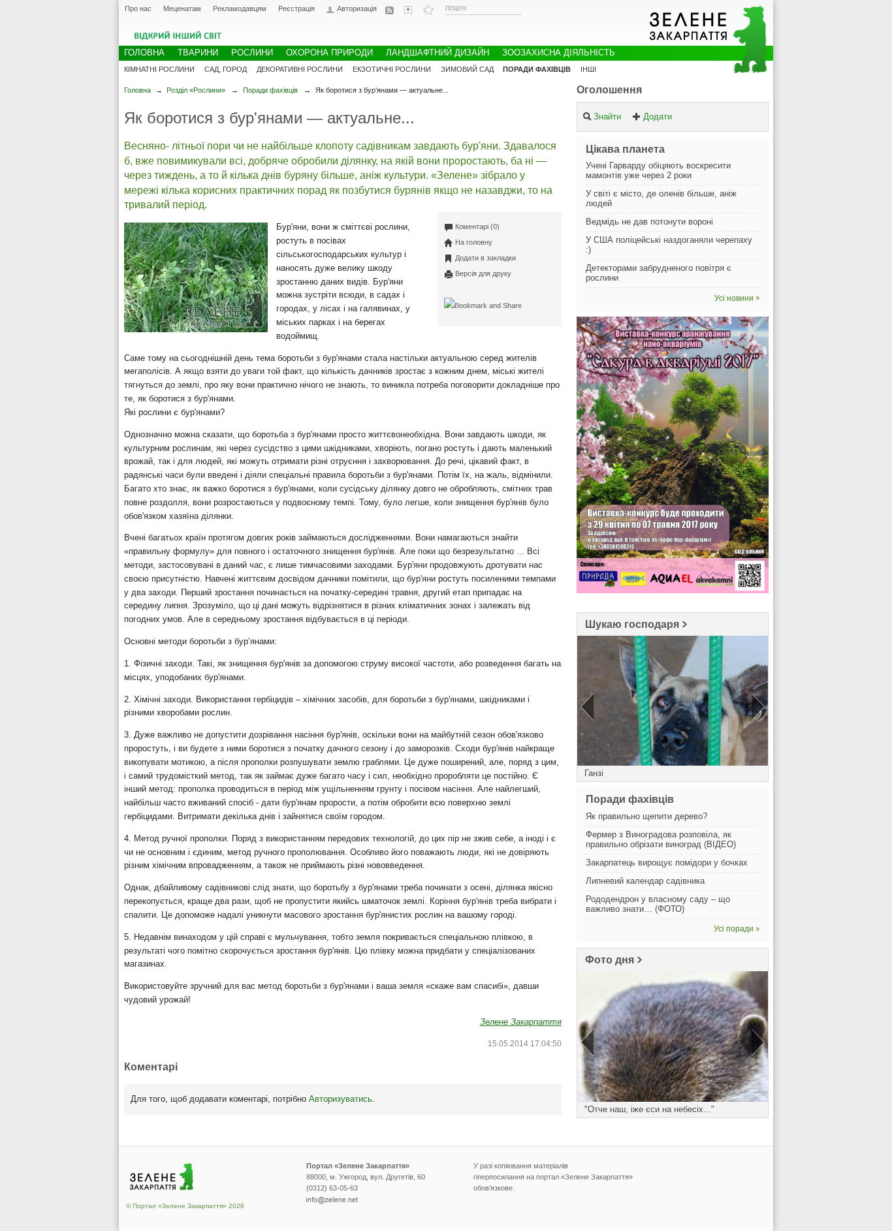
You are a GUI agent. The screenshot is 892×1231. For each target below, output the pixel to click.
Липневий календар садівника (645, 881)
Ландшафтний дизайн (437, 52)
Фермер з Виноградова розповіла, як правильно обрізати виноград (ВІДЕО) (661, 839)
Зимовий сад (467, 69)
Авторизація (357, 8)
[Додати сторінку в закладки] (428, 9)
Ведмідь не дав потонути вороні (649, 221)
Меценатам (182, 8)
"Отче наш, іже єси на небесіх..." (649, 1109)
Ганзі (593, 773)
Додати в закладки (485, 258)
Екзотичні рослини (392, 69)
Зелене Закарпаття (521, 1022)
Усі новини (734, 298)
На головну (473, 242)
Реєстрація (296, 8)
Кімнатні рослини (159, 69)
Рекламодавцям (239, 8)
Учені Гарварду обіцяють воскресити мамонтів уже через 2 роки (658, 170)
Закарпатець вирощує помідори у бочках (667, 862)
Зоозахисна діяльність (558, 52)
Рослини (252, 52)
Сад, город (225, 69)
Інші (588, 69)
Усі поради (734, 928)
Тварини (198, 52)
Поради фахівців (270, 90)
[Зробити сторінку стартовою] (409, 9)
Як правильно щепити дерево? (646, 816)
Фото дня (609, 959)
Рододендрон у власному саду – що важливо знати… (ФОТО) (658, 904)
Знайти (607, 116)
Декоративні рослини (300, 69)
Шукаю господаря (632, 624)
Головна (137, 90)
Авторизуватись (340, 1099)
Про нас (138, 8)
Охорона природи (329, 52)
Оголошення (609, 89)
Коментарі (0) (477, 226)
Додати (657, 116)
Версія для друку (483, 273)
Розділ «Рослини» (196, 90)
